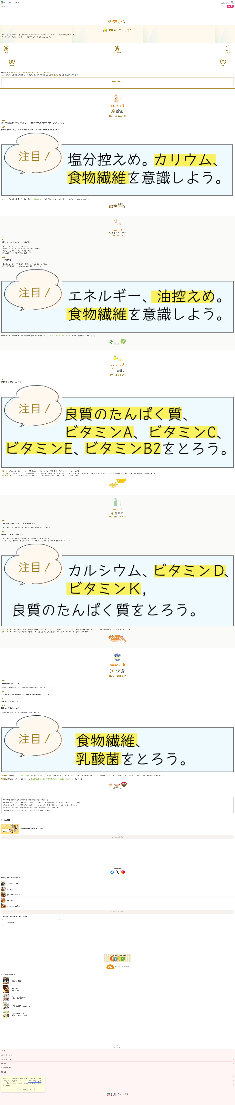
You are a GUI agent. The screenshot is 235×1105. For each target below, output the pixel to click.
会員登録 (223, 2)
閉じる (31, 1089)
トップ (3, 1089)
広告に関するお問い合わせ (8, 1080)
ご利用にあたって (6, 1059)
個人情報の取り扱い (6, 1067)
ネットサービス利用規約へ (19, 1089)
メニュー (232, 2)
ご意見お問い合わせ (6, 1055)
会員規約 (3, 1063)
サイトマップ (5, 1076)
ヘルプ (3, 1051)
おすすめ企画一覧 (117, 837)
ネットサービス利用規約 (34, 1082)
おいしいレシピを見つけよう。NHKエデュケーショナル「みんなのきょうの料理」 (10, 2)
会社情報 (3, 1072)
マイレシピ (227, 2)
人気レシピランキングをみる (117, 911)
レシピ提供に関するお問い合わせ (10, 1084)
